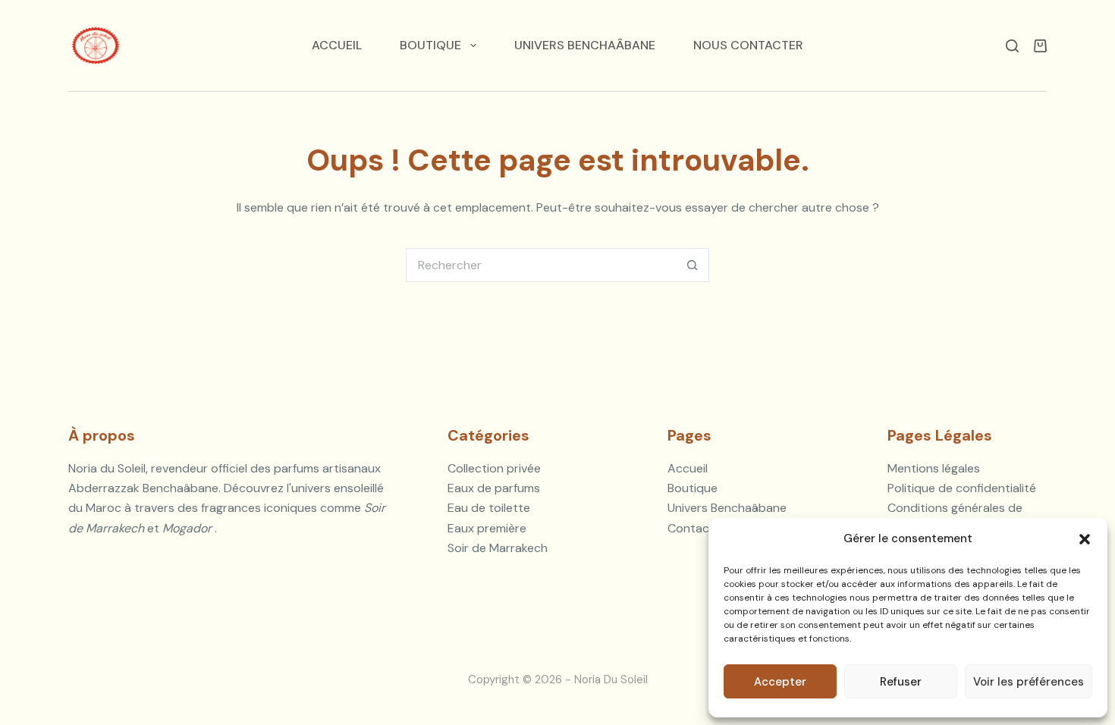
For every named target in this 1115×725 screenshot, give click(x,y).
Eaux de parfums (494, 488)
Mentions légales (933, 468)
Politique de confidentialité (961, 488)
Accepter (780, 681)
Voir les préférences (1028, 681)
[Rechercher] (1012, 45)
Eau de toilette (489, 508)
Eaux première (487, 528)
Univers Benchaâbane (584, 45)
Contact (691, 528)
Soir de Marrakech (498, 548)
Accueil (337, 45)
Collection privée (494, 468)
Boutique (430, 45)
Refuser (901, 681)
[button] (1084, 539)
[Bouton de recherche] (692, 265)
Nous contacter (748, 45)
